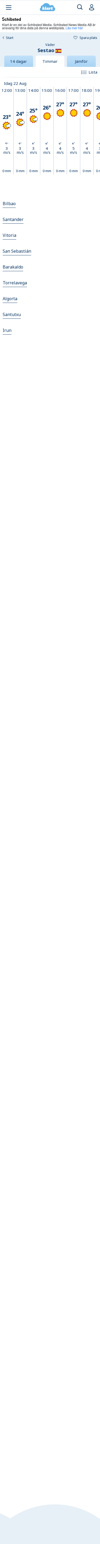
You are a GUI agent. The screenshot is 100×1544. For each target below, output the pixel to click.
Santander (13, 219)
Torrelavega (15, 283)
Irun (7, 330)
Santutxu (12, 314)
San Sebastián (17, 251)
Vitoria (9, 235)
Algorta (10, 299)
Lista (93, 72)
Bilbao (9, 203)
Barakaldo (13, 267)
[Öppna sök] (80, 7)
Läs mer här (74, 28)
